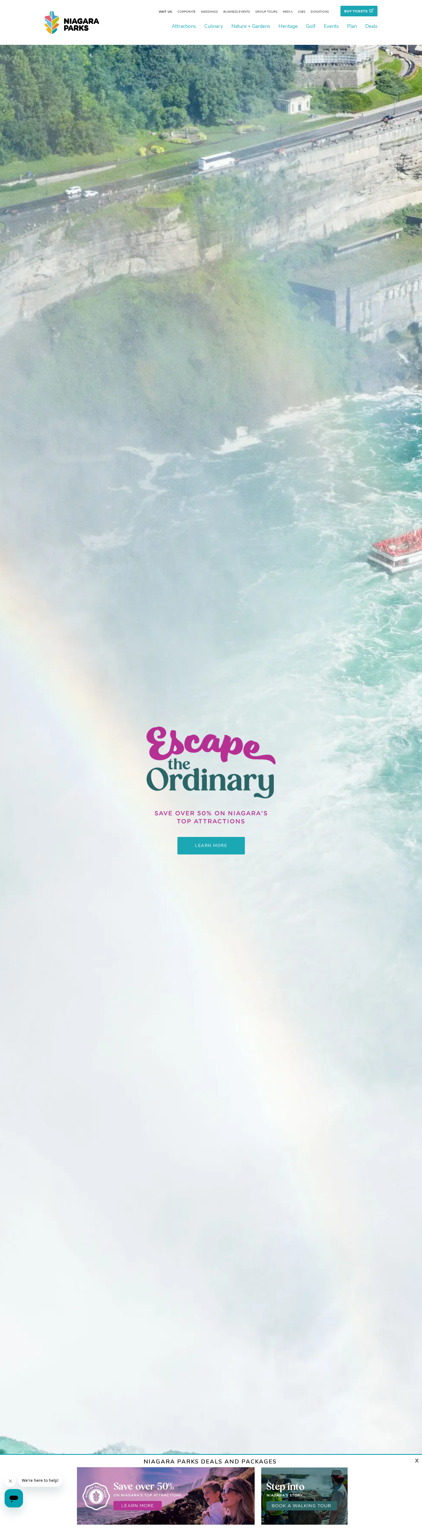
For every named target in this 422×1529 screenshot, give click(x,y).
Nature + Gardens (250, 26)
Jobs (301, 12)
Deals (371, 26)
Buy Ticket (355, 11)
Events (331, 26)
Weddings (209, 12)
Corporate (186, 12)
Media (288, 12)
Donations (320, 12)
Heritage (288, 26)
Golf (310, 26)
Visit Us (165, 12)
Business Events (236, 12)
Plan (352, 26)
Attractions (184, 26)
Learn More (211, 847)
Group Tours (266, 12)
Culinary (213, 26)
